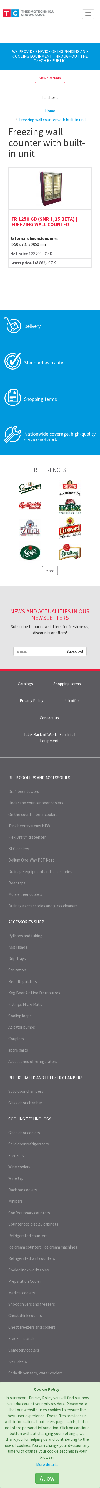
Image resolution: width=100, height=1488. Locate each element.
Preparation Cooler (24, 1281)
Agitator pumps (21, 1027)
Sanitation (17, 970)
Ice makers (17, 1361)
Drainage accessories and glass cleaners (43, 905)
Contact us (49, 717)
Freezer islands (21, 1338)
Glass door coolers (24, 1132)
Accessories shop (26, 922)
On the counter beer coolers (33, 814)
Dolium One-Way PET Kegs (31, 860)
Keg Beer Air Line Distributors (34, 992)
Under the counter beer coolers (35, 802)
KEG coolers (18, 848)
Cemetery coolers (23, 1350)
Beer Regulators (22, 981)
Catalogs (25, 683)
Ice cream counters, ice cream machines (42, 1247)
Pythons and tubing (25, 935)
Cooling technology (29, 1118)
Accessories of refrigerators (32, 1061)
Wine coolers (19, 1167)
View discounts (50, 78)
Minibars (15, 1201)
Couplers (16, 1038)
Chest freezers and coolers (32, 1327)
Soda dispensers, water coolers (35, 1373)
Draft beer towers (23, 791)
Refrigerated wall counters (31, 1258)
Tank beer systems (29, 825)
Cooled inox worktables (28, 1270)
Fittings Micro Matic (25, 1004)
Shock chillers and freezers (31, 1304)
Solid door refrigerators (28, 1144)
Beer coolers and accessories (39, 777)
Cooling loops (20, 1015)
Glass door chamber (25, 1102)
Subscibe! (75, 651)
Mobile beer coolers (25, 894)
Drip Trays (17, 958)
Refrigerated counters (28, 1235)
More (50, 570)
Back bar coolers (22, 1189)
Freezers (16, 1155)
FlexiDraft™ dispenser (27, 837)
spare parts (18, 1050)
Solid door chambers (25, 1091)
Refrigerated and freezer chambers (45, 1077)
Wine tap (16, 1178)
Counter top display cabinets (33, 1224)
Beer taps (17, 883)
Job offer (71, 700)
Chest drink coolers (25, 1315)
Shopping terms (67, 683)
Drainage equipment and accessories (40, 871)
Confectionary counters (29, 1212)
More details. (47, 1464)
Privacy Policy (31, 700)
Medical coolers (21, 1292)
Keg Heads (17, 947)
